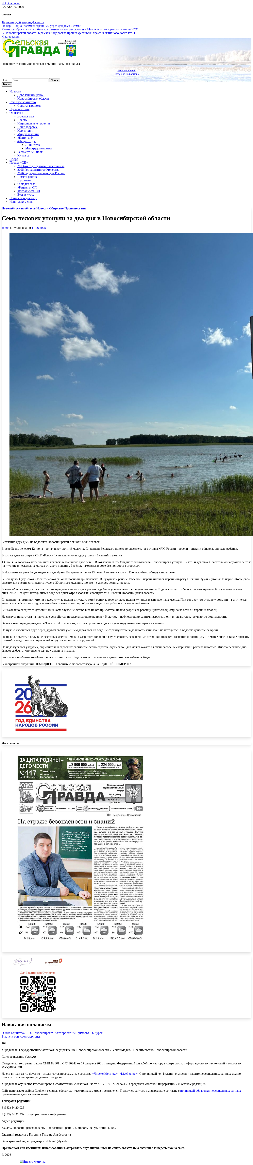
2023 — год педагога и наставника (40, 166)
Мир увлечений (28, 134)
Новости (15, 91)
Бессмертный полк (30, 152)
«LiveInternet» (128, 1073)
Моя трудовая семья (38, 148)
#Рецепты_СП (27, 187)
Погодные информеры (126, 74)
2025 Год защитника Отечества (38, 169)
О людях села (26, 184)
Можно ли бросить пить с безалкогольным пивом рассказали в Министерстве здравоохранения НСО (70, 29)
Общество (16, 112)
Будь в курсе (25, 116)
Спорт (13, 159)
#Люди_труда (26, 141)
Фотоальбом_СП (28, 191)
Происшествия (19, 109)
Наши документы (21, 201)
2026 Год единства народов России (41, 173)
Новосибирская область (33, 98)
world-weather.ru (127, 70)
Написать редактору (23, 198)
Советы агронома (29, 105)
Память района (27, 176)
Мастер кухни (11, 36)
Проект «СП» (18, 162)
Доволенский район (30, 95)
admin (5, 227)
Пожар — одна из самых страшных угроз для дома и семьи (41, 25)
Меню (6, 84)
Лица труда (33, 144)
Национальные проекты (33, 123)
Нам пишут (25, 130)
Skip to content (11, 3)
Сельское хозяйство (22, 102)
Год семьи (24, 180)
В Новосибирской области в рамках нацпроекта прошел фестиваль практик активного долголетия (68, 33)
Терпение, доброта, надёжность (23, 22)
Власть (22, 120)
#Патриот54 (25, 137)
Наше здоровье (27, 127)
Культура (23, 155)
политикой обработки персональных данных (211, 1090)
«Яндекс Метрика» (105, 1073)
